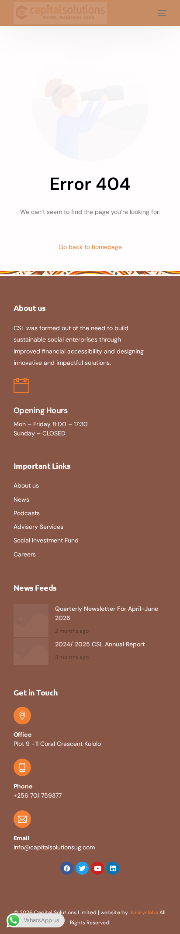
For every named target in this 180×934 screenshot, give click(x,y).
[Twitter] (82, 868)
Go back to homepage (90, 247)
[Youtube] (97, 868)
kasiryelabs (144, 912)
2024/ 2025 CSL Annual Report (100, 644)
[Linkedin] (112, 868)
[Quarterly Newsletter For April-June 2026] (31, 620)
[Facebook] (66, 868)
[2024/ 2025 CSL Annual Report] (31, 651)
